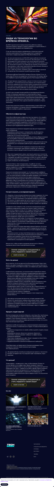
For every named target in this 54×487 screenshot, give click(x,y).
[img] (7, 456)
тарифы (36, 454)
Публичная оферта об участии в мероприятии (17, 477)
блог (35, 456)
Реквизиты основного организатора (39, 477)
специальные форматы (40, 446)
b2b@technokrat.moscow (12, 467)
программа (37, 444)
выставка (36, 451)
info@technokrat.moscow (12, 466)
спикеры (36, 448)
